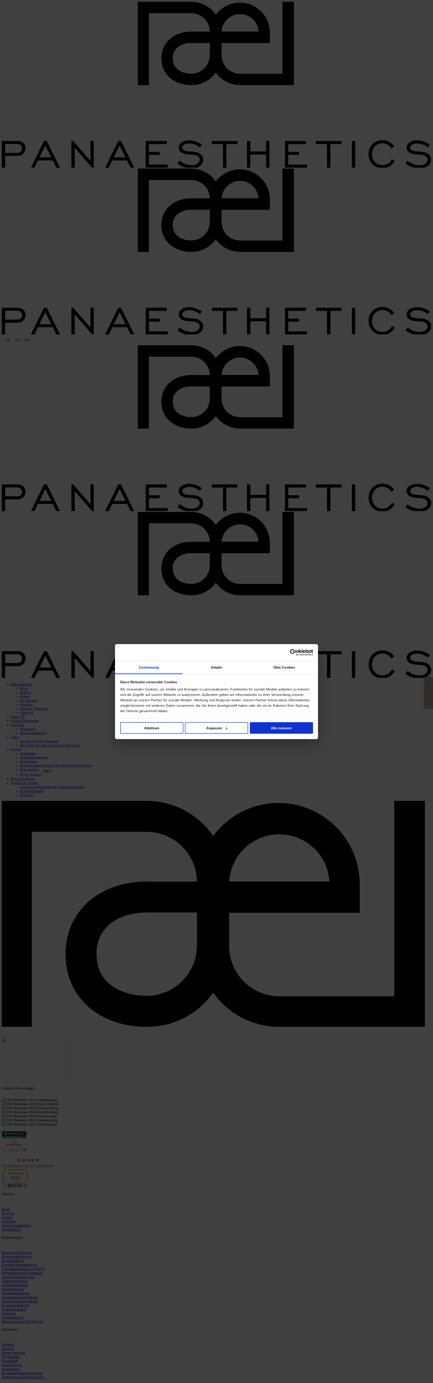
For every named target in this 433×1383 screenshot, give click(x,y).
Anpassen (214, 728)
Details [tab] (216, 667)
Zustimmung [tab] (149, 667)
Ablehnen (151, 728)
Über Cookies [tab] (284, 667)
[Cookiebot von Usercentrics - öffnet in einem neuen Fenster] (293, 652)
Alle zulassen (281, 728)
